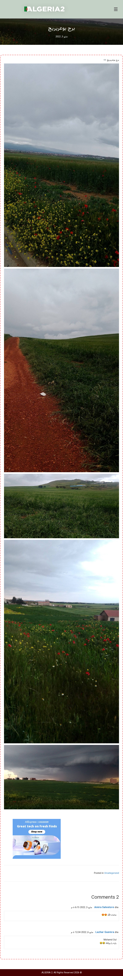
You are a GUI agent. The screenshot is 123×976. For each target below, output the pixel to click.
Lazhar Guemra (104, 932)
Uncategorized (111, 873)
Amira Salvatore (104, 907)
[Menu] (116, 9)
